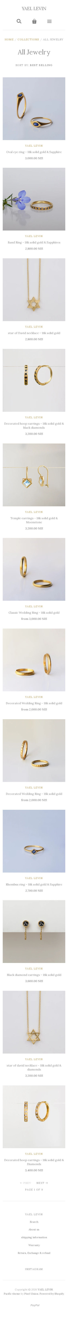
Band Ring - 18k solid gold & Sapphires (34, 242)
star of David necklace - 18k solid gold (34, 333)
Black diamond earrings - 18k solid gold (34, 975)
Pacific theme (12, 1284)
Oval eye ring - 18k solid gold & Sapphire (34, 152)
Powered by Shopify (52, 1284)
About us (34, 1229)
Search (34, 1221)
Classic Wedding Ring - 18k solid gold (34, 612)
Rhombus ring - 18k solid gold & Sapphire (34, 884)
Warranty (34, 1245)
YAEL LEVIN (34, 8)
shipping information (34, 1237)
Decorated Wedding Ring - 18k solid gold (34, 703)
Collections (28, 39)
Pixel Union (31, 1284)
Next (40, 1183)
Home (9, 39)
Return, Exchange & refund (34, 1253)
